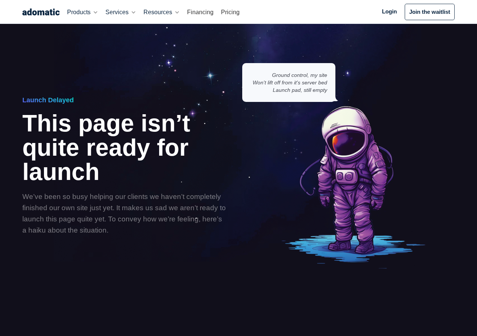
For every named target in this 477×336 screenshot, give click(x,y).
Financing (200, 12)
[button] (82, 12)
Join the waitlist (429, 12)
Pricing (230, 12)
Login (389, 11)
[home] (41, 12)
